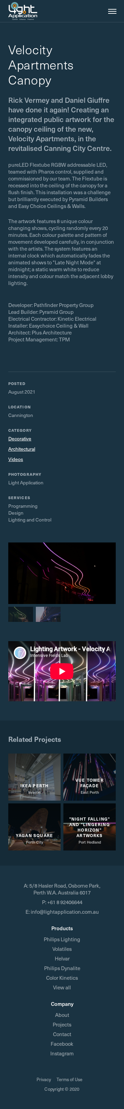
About (62, 1015)
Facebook (62, 1043)
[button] (110, 11)
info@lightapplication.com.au (65, 911)
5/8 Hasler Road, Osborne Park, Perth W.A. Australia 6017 (64, 889)
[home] (22, 11)
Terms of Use (69, 1079)
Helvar (62, 958)
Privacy (44, 1079)
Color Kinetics (62, 977)
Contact (62, 1034)
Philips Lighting (62, 939)
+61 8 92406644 (64, 902)
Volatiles (62, 949)
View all (62, 987)
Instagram (62, 1053)
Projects (62, 1024)
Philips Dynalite (62, 968)
